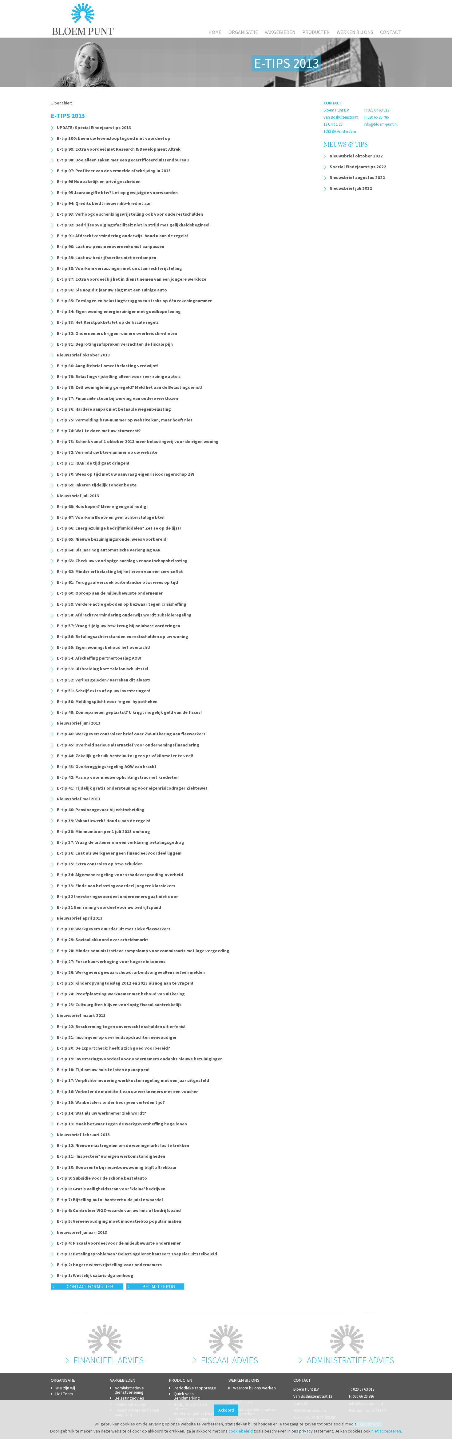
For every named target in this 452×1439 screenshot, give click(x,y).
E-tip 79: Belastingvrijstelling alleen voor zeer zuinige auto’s (118, 376)
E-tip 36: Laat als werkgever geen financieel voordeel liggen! (119, 853)
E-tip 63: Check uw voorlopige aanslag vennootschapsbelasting (122, 560)
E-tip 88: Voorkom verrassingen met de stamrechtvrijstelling (119, 268)
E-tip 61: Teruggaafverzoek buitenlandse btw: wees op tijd (117, 582)
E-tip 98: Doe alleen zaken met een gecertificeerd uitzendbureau (123, 160)
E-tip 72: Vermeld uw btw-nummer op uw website (107, 452)
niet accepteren (386, 1431)
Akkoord (226, 1410)
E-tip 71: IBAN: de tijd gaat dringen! (93, 463)
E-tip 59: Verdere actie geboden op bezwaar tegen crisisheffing (121, 604)
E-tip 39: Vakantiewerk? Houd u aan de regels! (103, 820)
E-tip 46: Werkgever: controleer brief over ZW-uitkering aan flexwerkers (131, 734)
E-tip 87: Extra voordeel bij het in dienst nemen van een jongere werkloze (131, 279)
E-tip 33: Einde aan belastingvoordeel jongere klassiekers (116, 885)
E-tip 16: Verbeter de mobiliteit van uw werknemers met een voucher (127, 1091)
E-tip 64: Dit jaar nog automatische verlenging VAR (109, 550)
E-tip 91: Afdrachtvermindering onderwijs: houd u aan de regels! (122, 235)
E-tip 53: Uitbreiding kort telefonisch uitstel (102, 669)
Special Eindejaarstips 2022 (358, 166)
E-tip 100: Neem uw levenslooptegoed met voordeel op (113, 138)
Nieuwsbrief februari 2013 (83, 1134)
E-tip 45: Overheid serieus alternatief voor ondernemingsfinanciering (128, 745)
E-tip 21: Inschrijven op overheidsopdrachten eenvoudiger (117, 1037)
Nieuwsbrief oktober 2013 (83, 355)
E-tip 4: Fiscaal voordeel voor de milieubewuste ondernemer (119, 1243)
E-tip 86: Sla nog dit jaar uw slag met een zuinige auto (112, 290)
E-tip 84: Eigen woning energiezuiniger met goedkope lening (119, 311)
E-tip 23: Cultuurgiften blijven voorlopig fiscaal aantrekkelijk (119, 1004)
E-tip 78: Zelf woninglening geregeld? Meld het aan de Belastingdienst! (129, 387)
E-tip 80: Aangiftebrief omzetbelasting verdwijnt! (107, 365)
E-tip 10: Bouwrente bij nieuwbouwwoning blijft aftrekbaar (117, 1167)
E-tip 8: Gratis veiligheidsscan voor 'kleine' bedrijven (111, 1189)
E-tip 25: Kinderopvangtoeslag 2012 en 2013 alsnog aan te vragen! (125, 983)
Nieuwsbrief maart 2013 (81, 1015)
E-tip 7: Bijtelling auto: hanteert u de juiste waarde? (110, 1199)
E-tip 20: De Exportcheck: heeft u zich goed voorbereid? (113, 1048)
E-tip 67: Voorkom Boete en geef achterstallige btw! (111, 517)
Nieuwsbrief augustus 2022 (357, 177)
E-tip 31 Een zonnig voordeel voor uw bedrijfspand (109, 907)
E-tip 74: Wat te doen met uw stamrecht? (99, 430)
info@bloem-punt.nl (381, 124)
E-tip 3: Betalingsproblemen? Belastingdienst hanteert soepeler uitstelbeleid (137, 1254)
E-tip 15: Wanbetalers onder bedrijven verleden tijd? (111, 1102)
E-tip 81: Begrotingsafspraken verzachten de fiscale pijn (115, 344)
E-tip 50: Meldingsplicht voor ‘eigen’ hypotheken (107, 701)
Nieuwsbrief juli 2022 (351, 188)
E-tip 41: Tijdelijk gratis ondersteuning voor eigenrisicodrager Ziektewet (132, 788)
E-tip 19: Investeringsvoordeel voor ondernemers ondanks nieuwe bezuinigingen (140, 1059)
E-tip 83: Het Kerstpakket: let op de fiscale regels (108, 322)
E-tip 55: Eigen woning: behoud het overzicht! (103, 647)
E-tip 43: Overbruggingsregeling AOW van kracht (107, 766)
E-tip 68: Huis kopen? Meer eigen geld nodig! (102, 506)
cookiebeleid (240, 1431)
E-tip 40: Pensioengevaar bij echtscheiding (101, 809)
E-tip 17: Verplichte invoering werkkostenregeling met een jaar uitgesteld (133, 1080)
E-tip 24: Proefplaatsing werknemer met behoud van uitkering (121, 994)
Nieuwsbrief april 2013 (80, 918)
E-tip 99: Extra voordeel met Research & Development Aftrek (118, 149)
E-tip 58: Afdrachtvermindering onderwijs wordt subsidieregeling (124, 615)
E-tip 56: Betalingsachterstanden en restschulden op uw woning (122, 636)
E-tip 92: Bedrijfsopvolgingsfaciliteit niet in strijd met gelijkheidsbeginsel (133, 225)
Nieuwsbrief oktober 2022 (356, 156)
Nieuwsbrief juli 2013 (78, 495)
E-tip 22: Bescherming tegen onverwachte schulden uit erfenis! (121, 1026)
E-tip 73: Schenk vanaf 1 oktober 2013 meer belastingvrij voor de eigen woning (138, 441)
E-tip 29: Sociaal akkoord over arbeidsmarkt (102, 939)
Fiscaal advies (229, 1360)
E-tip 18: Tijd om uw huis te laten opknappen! (103, 1069)
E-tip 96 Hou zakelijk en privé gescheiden (99, 181)
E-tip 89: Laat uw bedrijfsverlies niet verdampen (106, 257)
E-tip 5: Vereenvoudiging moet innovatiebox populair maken (119, 1221)
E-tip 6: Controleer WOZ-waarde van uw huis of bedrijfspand (119, 1210)
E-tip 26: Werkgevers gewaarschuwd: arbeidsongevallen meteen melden (131, 972)
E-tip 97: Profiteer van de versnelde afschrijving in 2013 (114, 170)
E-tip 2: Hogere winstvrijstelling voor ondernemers (109, 1264)
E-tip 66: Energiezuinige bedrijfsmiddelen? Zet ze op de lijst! (119, 528)
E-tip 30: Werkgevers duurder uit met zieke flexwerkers (113, 929)
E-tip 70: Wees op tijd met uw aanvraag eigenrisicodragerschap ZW (125, 474)
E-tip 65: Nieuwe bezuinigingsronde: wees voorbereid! (112, 539)
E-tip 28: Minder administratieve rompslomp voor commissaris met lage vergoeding (143, 950)
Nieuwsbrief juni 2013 (79, 723)
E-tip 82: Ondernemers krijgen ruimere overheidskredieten (117, 333)
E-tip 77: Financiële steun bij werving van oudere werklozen (117, 398)
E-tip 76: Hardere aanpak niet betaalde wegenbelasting (114, 409)
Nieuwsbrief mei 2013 (79, 799)
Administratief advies (350, 1360)
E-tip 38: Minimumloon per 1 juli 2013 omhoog (103, 831)
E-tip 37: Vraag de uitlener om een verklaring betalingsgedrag (120, 842)
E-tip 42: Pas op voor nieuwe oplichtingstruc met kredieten (118, 777)
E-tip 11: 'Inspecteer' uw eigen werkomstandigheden (111, 1156)
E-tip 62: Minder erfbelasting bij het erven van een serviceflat (120, 571)
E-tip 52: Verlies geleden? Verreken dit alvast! (103, 680)
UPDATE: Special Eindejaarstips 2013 (94, 127)
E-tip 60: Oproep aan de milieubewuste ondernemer (110, 593)
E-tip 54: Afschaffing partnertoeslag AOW (99, 658)
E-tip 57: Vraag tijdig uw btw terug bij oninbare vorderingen (118, 625)
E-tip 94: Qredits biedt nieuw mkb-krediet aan (104, 203)
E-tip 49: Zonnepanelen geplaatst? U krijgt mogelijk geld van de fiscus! (129, 712)
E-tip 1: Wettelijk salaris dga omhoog (95, 1275)
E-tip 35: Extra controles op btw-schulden (100, 864)
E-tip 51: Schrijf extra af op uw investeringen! (103, 690)
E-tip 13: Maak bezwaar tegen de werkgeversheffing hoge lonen (122, 1124)
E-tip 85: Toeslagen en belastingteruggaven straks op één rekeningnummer (134, 300)
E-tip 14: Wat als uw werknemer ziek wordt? (101, 1113)
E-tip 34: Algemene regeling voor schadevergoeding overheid (120, 874)
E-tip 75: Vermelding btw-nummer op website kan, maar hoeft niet (124, 420)
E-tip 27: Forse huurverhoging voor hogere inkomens (111, 961)
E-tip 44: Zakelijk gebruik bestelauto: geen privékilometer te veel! (125, 755)
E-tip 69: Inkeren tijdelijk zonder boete (97, 485)
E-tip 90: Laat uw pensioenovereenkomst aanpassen (110, 246)
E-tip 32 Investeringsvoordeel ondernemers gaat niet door (117, 896)
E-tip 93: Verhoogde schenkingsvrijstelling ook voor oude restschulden (130, 214)
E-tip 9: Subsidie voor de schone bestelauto (102, 1178)
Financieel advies (108, 1360)
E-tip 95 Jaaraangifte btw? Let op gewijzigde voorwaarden (117, 192)
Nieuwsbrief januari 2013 (82, 1232)
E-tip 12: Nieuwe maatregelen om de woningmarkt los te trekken (123, 1145)
